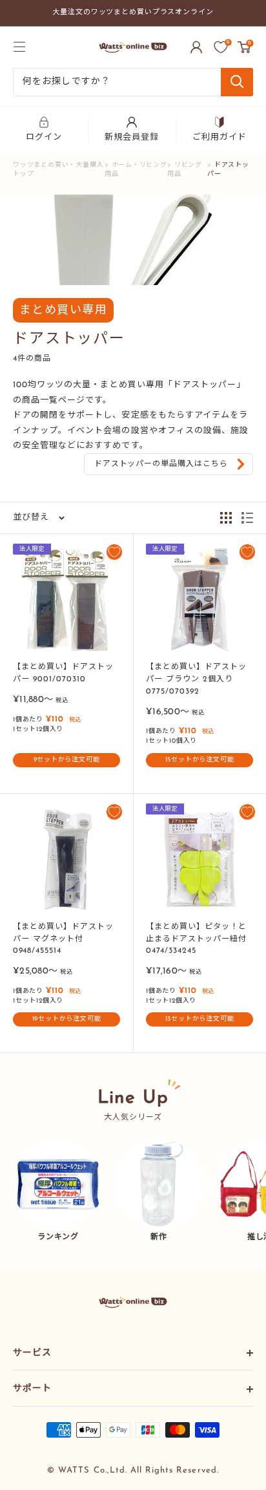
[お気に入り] (220, 47)
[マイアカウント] (196, 47)
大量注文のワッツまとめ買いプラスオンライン (133, 12)
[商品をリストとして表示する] (247, 518)
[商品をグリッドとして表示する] (226, 518)
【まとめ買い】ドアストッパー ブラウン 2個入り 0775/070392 (196, 679)
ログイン (44, 137)
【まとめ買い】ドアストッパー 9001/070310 (63, 673)
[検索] (237, 82)
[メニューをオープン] (19, 46)
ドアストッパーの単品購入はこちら (161, 464)
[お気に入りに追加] (114, 552)
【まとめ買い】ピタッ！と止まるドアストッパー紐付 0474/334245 (196, 939)
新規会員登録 (132, 137)
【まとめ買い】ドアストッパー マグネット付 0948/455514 (63, 939)
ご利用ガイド (219, 137)
